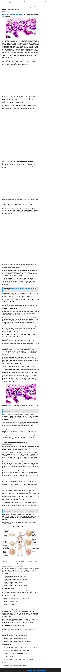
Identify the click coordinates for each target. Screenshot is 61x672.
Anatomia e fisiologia (16, 14)
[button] (52, 2)
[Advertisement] (20, 75)
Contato (34, 670)
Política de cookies (41, 670)
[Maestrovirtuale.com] (10, 2)
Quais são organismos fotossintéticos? (12, 663)
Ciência (46, 1)
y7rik (7, 11)
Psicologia (39, 1)
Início (3, 14)
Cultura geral (17, 1)
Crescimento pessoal (28, 1)
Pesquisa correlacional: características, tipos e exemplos (15, 665)
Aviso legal (29, 670)
